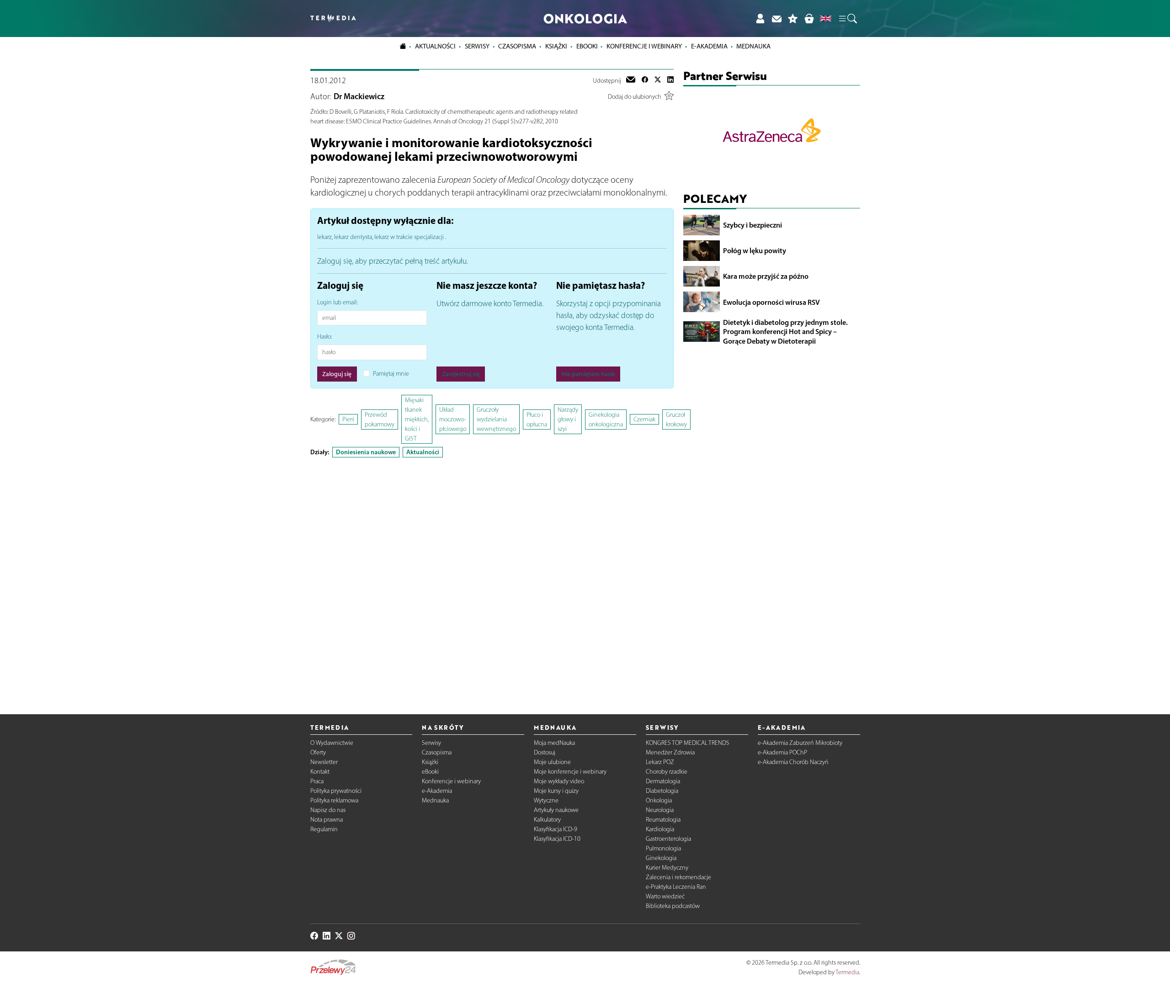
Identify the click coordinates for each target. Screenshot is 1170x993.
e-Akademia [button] (709, 46)
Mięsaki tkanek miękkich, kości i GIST (417, 419)
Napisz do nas (328, 810)
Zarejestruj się (461, 374)
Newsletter (324, 762)
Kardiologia (660, 829)
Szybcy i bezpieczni (752, 224)
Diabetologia (662, 791)
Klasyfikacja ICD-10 (557, 839)
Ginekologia (661, 858)
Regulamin (324, 829)
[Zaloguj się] (760, 18)
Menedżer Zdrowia (670, 752)
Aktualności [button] (435, 46)
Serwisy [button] (477, 46)
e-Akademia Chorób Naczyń (793, 762)
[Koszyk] (809, 18)
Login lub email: (337, 302)
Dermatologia (663, 781)
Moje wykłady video (559, 781)
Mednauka (435, 800)
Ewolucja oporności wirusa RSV (771, 301)
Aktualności (422, 452)
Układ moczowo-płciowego (452, 419)
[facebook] (645, 80)
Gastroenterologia (668, 839)
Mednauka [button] (753, 46)
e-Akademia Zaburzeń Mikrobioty (800, 743)
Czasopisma (437, 752)
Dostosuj (544, 752)
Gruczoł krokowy (676, 419)
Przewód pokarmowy (379, 419)
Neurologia (660, 810)
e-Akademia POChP (782, 752)
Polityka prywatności (336, 791)
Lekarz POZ (660, 762)
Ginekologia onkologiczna (606, 419)
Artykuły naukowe (556, 810)
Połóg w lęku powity (754, 250)
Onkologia (659, 800)
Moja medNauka (554, 743)
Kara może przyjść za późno (765, 276)
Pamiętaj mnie (391, 373)
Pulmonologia (663, 848)
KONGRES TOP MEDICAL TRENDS (687, 743)
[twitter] (657, 80)
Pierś (348, 419)
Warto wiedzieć (665, 896)
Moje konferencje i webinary (570, 771)
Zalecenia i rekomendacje (678, 877)
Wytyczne (546, 800)
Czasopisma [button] (517, 46)
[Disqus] (492, 578)
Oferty (318, 752)
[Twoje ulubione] (793, 18)
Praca (317, 781)
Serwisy (431, 743)
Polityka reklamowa (334, 800)
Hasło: (324, 336)
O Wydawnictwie (331, 743)
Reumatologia (663, 819)
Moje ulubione (552, 762)
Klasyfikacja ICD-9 (555, 829)
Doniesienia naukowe (366, 452)
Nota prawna (326, 819)
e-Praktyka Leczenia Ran (676, 887)
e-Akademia (437, 791)
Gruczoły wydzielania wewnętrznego (496, 419)
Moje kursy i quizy (556, 791)
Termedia (847, 972)
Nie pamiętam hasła (588, 374)
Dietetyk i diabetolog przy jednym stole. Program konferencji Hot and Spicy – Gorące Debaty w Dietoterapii (785, 331)
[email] (630, 80)
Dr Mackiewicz (359, 96)
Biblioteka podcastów (673, 906)
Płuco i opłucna (536, 419)
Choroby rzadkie (666, 771)
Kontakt (320, 771)
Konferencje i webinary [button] (644, 46)
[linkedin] (670, 80)
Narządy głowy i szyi (568, 419)
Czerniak (644, 419)
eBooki (587, 46)
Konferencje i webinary (451, 781)
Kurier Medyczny (667, 867)
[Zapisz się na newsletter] (776, 18)
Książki (556, 46)
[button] (847, 18)
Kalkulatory (547, 819)
